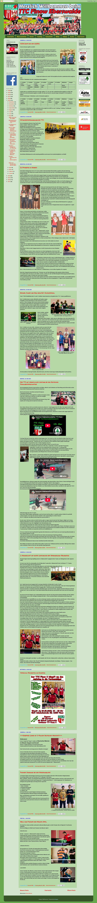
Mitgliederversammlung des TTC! (32, 120)
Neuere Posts (24, 890)
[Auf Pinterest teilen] (64, 112)
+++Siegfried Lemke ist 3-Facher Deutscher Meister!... (12, 152)
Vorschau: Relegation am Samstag (32, 673)
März (10, 169)
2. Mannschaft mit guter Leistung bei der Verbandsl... (12, 141)
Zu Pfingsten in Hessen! (28, 168)
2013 (9, 177)
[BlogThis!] (60, 112)
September (12, 107)
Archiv (72, 36)
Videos (65, 36)
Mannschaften (21, 36)
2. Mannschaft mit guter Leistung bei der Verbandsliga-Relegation (44, 556)
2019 (9, 92)
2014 (9, 175)
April (10, 167)
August (11, 109)
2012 (9, 179)
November (11, 103)
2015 (9, 100)
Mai (10, 115)
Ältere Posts (71, 890)
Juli (10, 111)
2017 (9, 96)
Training (39, 36)
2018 (9, 94)
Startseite (10, 36)
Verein (32, 36)
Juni (10, 113)
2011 (9, 181)
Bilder (57, 36)
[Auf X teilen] (61, 112)
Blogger (56, 899)
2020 (9, 90)
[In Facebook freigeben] (63, 112)
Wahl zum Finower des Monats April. (33, 822)
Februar (11, 171)
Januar (11, 173)
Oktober (11, 105)
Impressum (80, 36)
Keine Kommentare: (51, 112)
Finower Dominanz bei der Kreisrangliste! (35, 772)
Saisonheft (49, 36)
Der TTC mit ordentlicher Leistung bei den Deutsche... (12, 135)
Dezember (11, 102)
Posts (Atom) (29, 893)
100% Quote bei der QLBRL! (30, 44)
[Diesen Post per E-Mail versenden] (59, 112)
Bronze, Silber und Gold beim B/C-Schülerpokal (37, 293)
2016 (9, 98)
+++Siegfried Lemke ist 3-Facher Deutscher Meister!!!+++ (41, 736)
